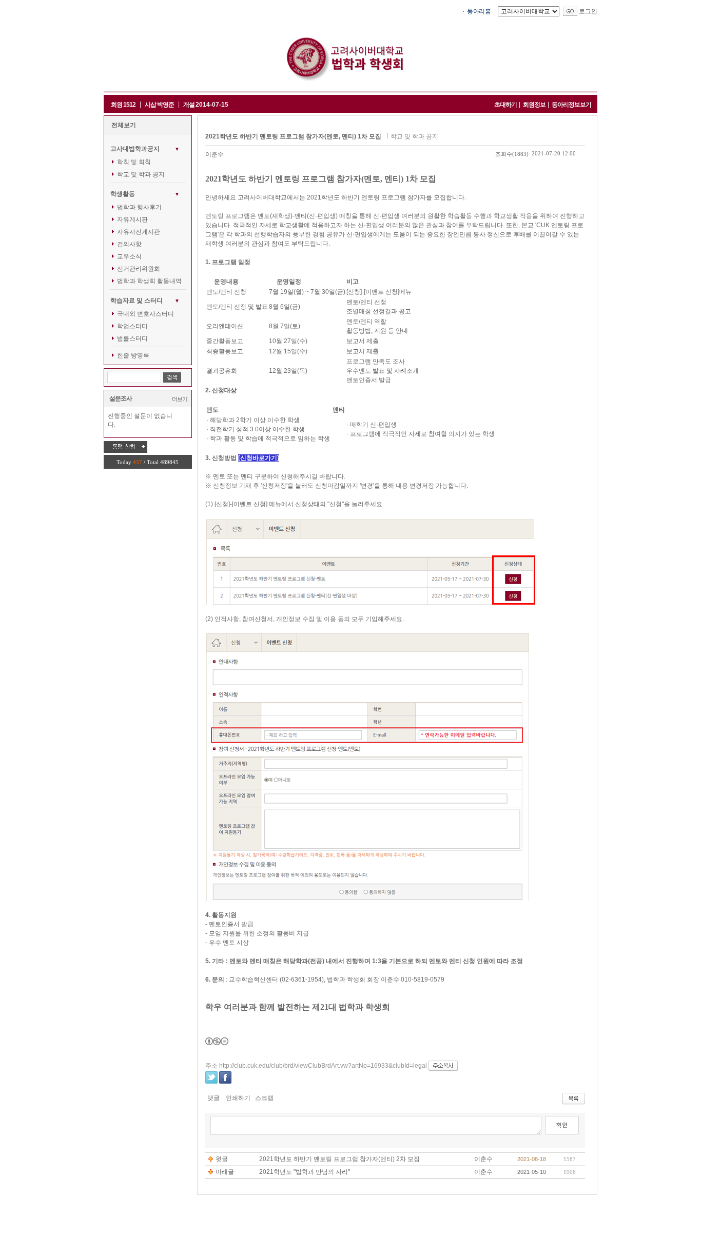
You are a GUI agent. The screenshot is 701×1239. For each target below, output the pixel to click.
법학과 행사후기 (139, 207)
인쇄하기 (238, 1098)
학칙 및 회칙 (134, 162)
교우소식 (129, 256)
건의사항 (129, 244)
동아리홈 (479, 11)
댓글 (213, 1098)
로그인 (588, 11)
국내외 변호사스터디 (145, 313)
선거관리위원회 (138, 268)
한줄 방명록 (133, 355)
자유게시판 (132, 219)
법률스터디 (132, 338)
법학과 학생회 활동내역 (149, 281)
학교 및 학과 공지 (141, 174)
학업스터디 (132, 326)
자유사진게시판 (138, 231)
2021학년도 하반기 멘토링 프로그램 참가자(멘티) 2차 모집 (339, 1159)
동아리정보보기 (571, 104)
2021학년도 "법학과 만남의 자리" (304, 1171)
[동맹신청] (125, 446)
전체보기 (123, 125)
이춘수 (214, 154)
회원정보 (534, 104)
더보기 (179, 399)
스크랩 (264, 1098)
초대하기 (505, 104)
